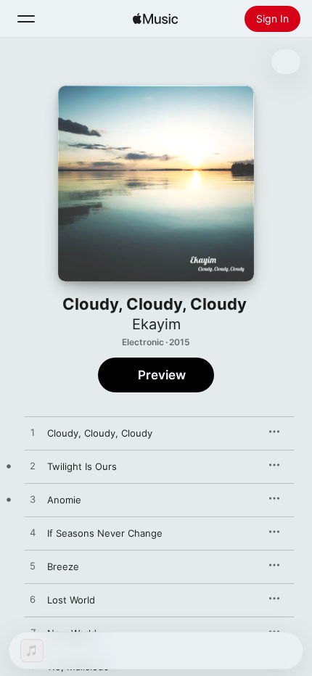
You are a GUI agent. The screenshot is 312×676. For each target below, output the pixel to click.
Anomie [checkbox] (64, 500)
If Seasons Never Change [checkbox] (105, 533)
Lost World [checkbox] (71, 600)
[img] (155, 18)
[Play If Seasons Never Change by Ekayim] (32, 533)
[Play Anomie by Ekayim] (32, 499)
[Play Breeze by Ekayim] (32, 566)
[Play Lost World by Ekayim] (32, 599)
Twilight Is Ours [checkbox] (82, 466)
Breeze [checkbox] (63, 566)
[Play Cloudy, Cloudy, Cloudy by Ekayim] (32, 433)
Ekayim (156, 324)
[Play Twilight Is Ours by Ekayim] (32, 466)
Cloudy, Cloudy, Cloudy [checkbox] (99, 433)
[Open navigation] (26, 19)
